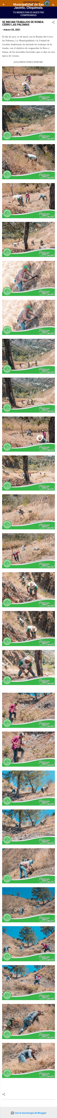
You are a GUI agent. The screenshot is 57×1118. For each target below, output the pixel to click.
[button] (53, 23)
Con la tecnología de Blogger (30, 1113)
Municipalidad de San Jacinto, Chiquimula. (28, 6)
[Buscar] (53, 5)
